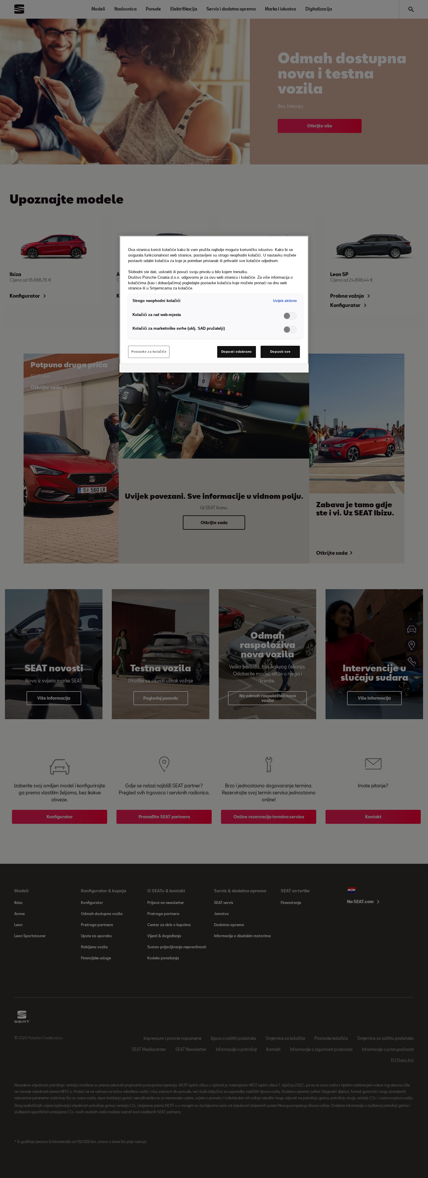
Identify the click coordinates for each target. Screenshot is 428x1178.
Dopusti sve (280, 351)
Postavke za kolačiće (148, 351)
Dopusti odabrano (236, 351)
